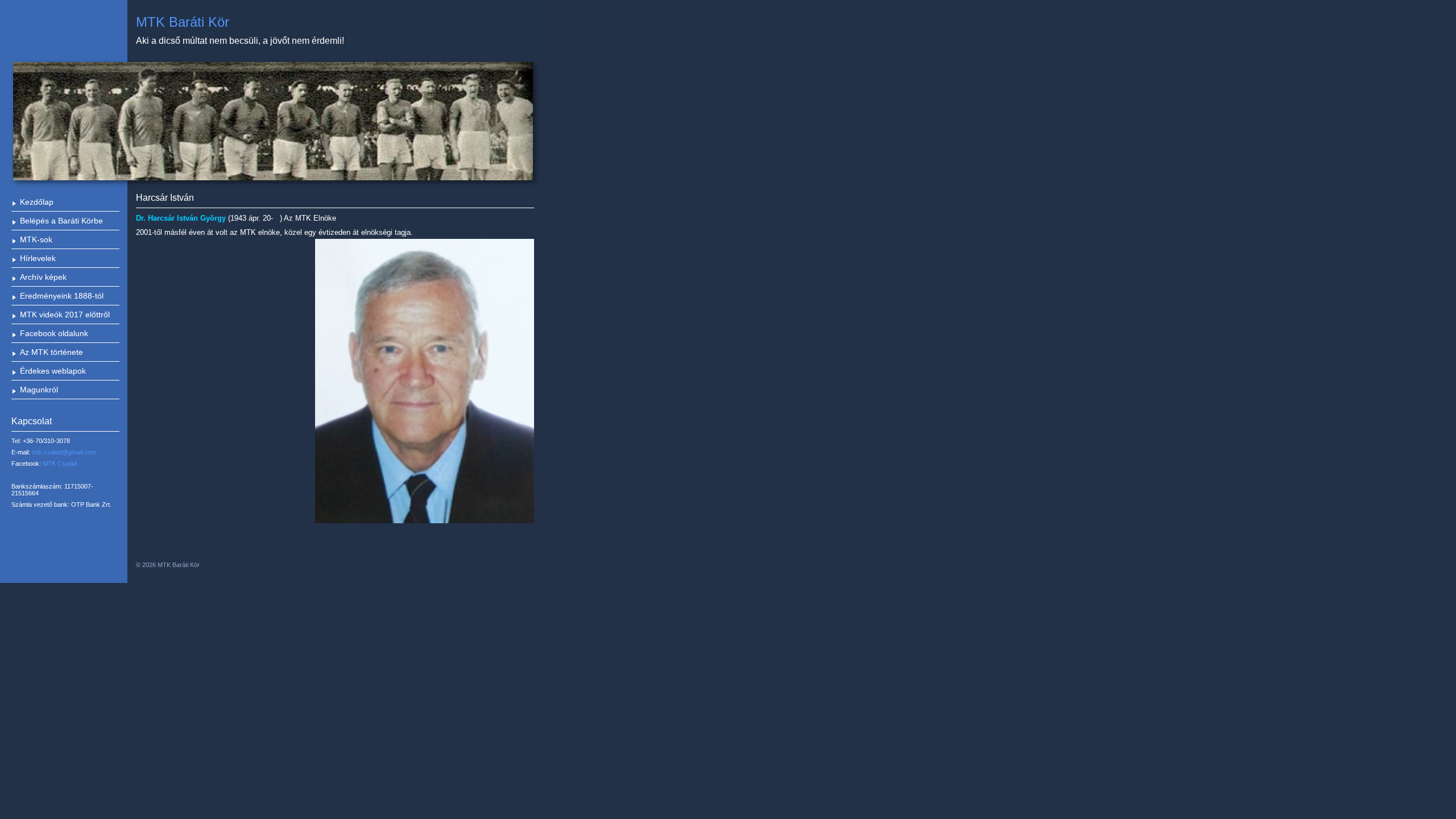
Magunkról (39, 389)
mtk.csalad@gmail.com (64, 452)
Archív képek (43, 277)
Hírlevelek (38, 258)
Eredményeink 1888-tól (62, 295)
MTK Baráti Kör (182, 22)
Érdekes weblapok (53, 370)
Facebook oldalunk (54, 333)
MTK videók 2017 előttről (65, 314)
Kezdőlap (36, 201)
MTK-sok (36, 239)
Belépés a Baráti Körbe (61, 220)
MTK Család (60, 463)
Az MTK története (51, 352)
